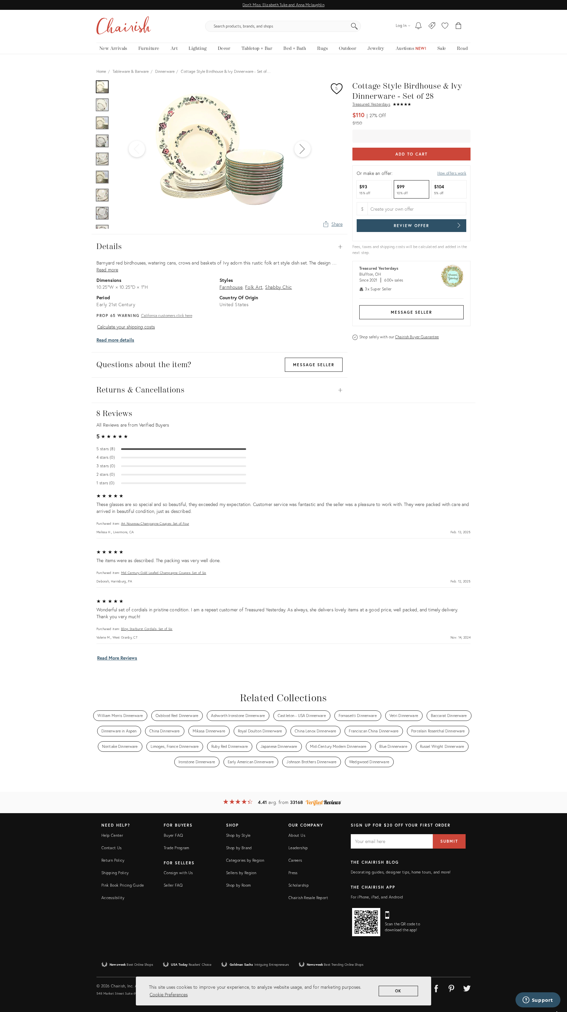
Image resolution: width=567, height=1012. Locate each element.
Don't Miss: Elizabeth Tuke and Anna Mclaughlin (283, 4)
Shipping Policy (115, 872)
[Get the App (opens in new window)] (366, 922)
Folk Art (253, 287)
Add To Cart (411, 154)
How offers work (451, 173)
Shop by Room (238, 885)
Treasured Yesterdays (371, 104)
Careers (295, 860)
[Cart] (458, 26)
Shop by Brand (239, 847)
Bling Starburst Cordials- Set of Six (147, 629)
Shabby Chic (278, 287)
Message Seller (411, 312)
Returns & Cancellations (219, 390)
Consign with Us (178, 872)
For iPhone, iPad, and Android (377, 897)
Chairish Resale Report (308, 897)
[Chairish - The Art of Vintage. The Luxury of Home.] (123, 26)
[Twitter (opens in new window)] (467, 987)
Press (293, 872)
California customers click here (166, 315)
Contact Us (111, 847)
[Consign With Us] (432, 26)
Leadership (298, 847)
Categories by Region (245, 860)
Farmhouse (231, 287)
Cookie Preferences (169, 994)
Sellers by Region (241, 872)
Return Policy (113, 860)
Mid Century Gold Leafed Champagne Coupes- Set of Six (163, 573)
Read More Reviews (117, 658)
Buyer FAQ (173, 835)
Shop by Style (238, 835)
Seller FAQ (173, 885)
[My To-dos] (418, 26)
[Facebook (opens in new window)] (436, 987)
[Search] (354, 26)
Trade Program (176, 847)
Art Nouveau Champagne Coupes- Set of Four (155, 523)
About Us (296, 835)
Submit (449, 841)
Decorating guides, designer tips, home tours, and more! (401, 872)
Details (219, 246)
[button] (445, 26)
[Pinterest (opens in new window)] (451, 987)
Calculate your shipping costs (126, 327)
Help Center (112, 835)
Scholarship (298, 885)
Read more (107, 269)
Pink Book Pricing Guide (122, 885)
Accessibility (113, 897)
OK (398, 990)
